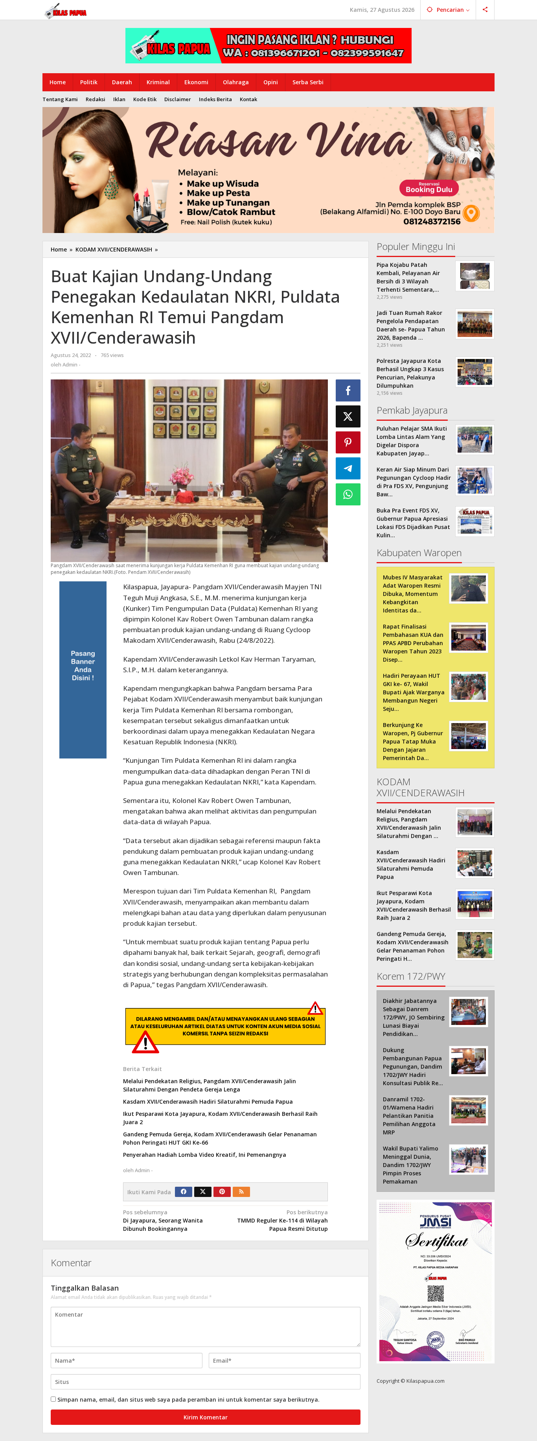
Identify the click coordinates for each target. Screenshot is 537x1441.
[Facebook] (183, 1192)
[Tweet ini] (348, 416)
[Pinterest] (222, 1192)
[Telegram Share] (348, 468)
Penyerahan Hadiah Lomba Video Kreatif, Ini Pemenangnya (204, 1154)
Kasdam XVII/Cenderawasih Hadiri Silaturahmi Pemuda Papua (208, 1101)
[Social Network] (485, 10)
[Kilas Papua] (66, 10)
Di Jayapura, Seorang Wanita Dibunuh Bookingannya (163, 1220)
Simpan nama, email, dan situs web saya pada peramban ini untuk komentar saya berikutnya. (188, 1399)
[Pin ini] (348, 442)
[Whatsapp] (348, 494)
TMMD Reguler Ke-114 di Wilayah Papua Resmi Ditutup (282, 1220)
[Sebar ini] (348, 390)
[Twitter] (202, 1192)
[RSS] (241, 1192)
